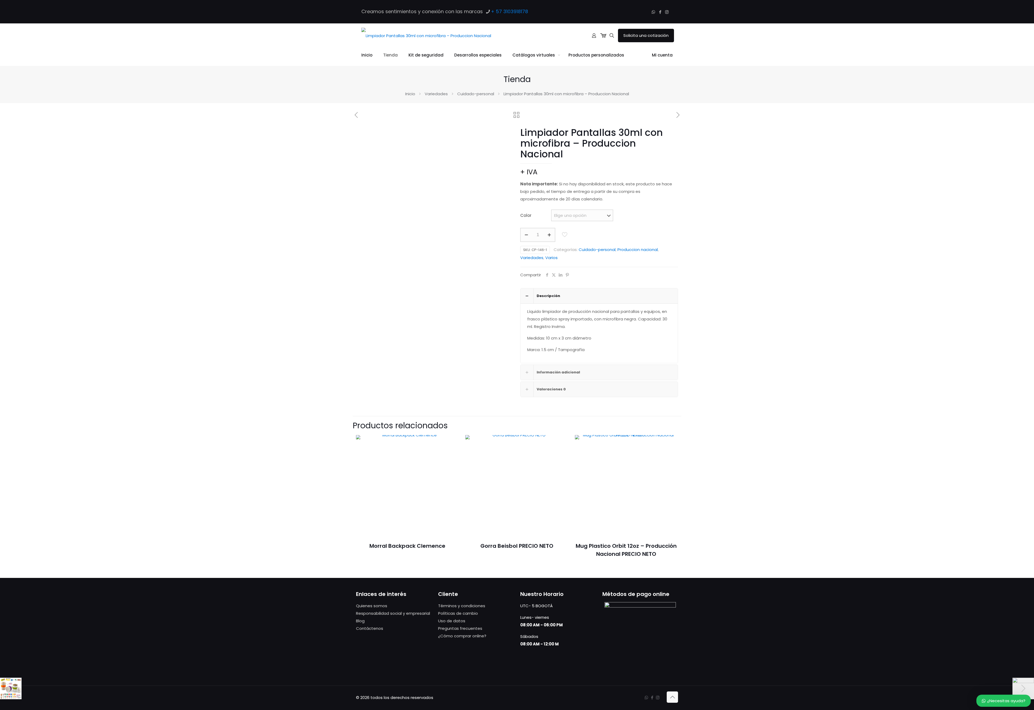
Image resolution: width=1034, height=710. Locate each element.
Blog (360, 621)
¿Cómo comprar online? (462, 636)
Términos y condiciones (461, 606)
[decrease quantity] (526, 235)
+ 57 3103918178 (509, 11)
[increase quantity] (549, 235)
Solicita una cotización (646, 35)
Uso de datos (451, 621)
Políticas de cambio (458, 613)
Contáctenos (369, 628)
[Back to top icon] (672, 697)
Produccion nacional (637, 249)
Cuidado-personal (475, 94)
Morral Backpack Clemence (407, 546)
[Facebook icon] (660, 12)
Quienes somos (371, 606)
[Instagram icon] (667, 12)
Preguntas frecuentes (460, 628)
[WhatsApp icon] (653, 12)
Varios (551, 257)
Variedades (436, 94)
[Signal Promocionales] (426, 35)
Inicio (410, 94)
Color (526, 215)
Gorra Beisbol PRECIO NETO (516, 546)
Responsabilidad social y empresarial (393, 613)
